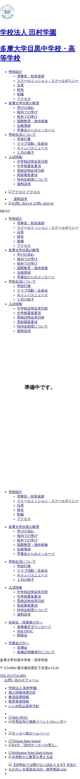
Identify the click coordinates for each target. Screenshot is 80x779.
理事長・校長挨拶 (30, 76)
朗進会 (22, 635)
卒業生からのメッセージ (36, 130)
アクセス (24, 99)
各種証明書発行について (36, 652)
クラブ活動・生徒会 (32, 143)
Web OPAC (25, 631)
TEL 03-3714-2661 (13, 675)
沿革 (20, 85)
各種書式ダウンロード (34, 627)
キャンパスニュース (32, 148)
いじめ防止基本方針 (24, 706)
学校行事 (24, 139)
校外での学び (27, 116)
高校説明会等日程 (30, 170)
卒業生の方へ (19, 643)
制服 (20, 94)
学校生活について (22, 134)
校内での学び (27, 112)
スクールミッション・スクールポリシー (48, 81)
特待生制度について (32, 179)
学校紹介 (15, 72)
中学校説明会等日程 (32, 161)
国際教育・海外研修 (32, 121)
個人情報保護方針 (22, 692)
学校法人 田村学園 (23, 688)
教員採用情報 (19, 697)
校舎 (20, 90)
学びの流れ (25, 107)
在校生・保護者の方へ (26, 622)
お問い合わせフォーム (21, 680)
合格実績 (24, 125)
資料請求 (24, 184)
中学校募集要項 (29, 166)
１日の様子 (25, 152)
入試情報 (15, 157)
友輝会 (22, 647)
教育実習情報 (19, 701)
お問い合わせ (43, 203)
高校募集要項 (27, 175)
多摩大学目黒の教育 (24, 103)
